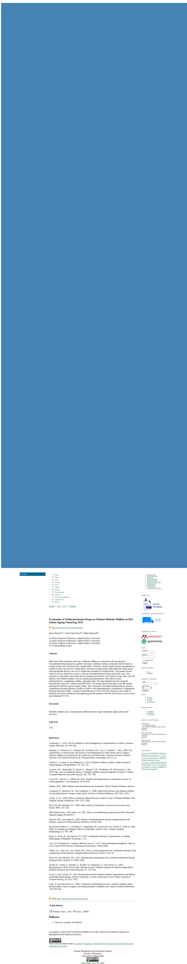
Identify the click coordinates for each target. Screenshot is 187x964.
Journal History (59, 599)
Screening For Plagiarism (154, 582)
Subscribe (149, 673)
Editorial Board (151, 583)
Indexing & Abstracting (62, 597)
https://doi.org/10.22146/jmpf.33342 (67, 628)
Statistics (57, 594)
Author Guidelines (152, 576)
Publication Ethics (152, 580)
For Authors (150, 713)
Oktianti (72, 606)
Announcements (59, 592)
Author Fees (150, 577)
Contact (57, 602)
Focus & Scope (151, 574)
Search (57, 584)
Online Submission (152, 579)
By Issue (149, 697)
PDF (51, 727)
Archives (57, 589)
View (148, 671)
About (56, 577)
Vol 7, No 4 (62, 606)
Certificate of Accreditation (154, 588)
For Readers (150, 711)
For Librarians (151, 714)
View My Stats (97, 963)
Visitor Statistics (151, 587)
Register (57, 582)
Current (57, 587)
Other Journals (151, 702)
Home (56, 574)
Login (56, 579)
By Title (149, 700)
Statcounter (86, 963)
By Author (150, 699)
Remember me (149, 660)
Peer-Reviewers (151, 585)
